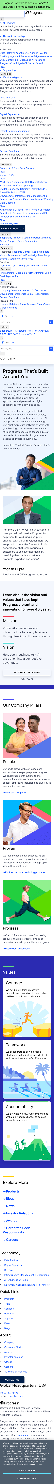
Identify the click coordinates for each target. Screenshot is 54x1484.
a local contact (16, 1396)
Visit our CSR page (15, 792)
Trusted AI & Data (9, 168)
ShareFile (5, 192)
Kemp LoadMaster (33, 199)
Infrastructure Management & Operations (26, 1274)
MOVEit (22, 192)
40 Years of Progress (15, 1371)
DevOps (4, 195)
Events (3, 258)
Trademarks (22, 1435)
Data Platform (7, 52)
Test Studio (6, 213)
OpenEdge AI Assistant (32, 59)
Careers (4, 307)
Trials (7, 1303)
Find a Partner (7, 272)
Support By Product (10, 237)
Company (6, 283)
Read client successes (17, 948)
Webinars (44, 251)
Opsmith (22, 65)
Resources (6, 248)
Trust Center (44, 304)
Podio (14, 192)
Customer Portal (31, 237)
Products (6, 164)
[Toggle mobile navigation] (2, 353)
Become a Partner (26, 272)
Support (5, 234)
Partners (5, 269)
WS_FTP (13, 223)
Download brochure (27, 672)
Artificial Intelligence (11, 77)
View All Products (12, 228)
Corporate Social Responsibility (32, 293)
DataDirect (31, 182)
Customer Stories (17, 258)
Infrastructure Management (15, 131)
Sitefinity (25, 188)
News (10, 1206)
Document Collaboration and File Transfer (27, 1284)
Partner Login (43, 272)
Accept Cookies (27, 1470)
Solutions (6, 73)
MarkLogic (5, 182)
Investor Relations (9, 304)
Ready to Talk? (27, 334)
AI (2, 19)
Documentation (16, 255)
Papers (34, 251)
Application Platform (11, 185)
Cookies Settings (27, 1478)
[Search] (1, 311)
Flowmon (17, 199)
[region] (27, 1462)
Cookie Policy (23, 1459)
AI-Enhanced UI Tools (11, 209)
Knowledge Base (34, 255)
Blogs (47, 255)
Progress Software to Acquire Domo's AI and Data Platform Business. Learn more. (26, 5)
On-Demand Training (37, 265)
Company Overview (10, 290)
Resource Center (21, 251)
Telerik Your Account (38, 330)
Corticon (42, 182)
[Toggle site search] (1, 338)
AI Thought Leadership (12, 36)
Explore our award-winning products (25, 872)
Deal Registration (9, 278)
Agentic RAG (22, 52)
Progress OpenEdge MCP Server (17, 63)
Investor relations (13, 1356)
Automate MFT (18, 218)
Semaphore (18, 182)
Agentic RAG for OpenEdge (25, 56)
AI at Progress (7, 22)
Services (4, 244)
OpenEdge (28, 185)
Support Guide (16, 241)
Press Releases (28, 304)
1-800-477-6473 (9, 334)
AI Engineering (8, 70)
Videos (3, 255)
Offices (13, 307)
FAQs (30, 258)
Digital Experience (10, 114)
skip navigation (12, 14)
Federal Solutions (9, 151)
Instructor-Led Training (12, 265)
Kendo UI (43, 188)
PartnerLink (20, 330)
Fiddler (46, 209)
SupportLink (6, 330)
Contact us (12, 1379)
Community (30, 241)
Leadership (28, 290)
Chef (11, 195)
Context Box (12, 59)
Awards (11, 1221)
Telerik (34, 188)
